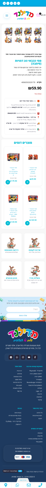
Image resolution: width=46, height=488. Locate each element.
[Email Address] (29, 485)
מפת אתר (29, 471)
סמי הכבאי (12, 54)
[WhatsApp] (17, 485)
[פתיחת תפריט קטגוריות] (7, 15)
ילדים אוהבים (30, 54)
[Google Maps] (5, 485)
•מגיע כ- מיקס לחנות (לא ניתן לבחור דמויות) (27, 75)
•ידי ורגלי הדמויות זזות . (34, 70)
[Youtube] (15, 3)
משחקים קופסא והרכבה (34, 366)
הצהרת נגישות (38, 471)
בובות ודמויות (21, 54)
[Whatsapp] (7, 3)
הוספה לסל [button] (27, 182)
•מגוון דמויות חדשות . (34, 72)
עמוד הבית (38, 54)
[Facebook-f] (18, 3)
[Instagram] (11, 3)
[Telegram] (4, 3)
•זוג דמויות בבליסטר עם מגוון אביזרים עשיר (27, 67)
